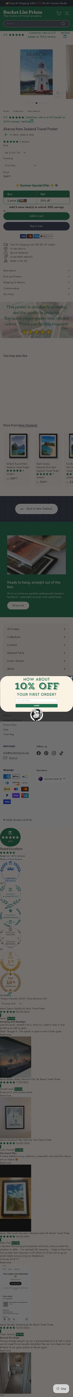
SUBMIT (36, 705)
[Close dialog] (71, 677)
